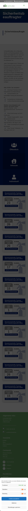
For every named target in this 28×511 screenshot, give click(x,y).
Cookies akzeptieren (14, 498)
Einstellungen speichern (14, 507)
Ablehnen (14, 503)
